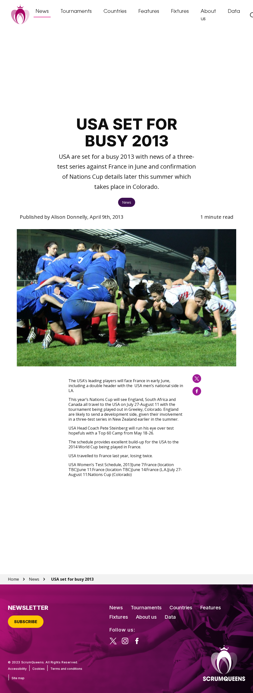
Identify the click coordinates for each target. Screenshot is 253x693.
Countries (115, 11)
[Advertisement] (127, 73)
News (42, 11)
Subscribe (25, 621)
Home (13, 579)
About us (208, 15)
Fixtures (180, 11)
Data (234, 11)
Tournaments (76, 11)
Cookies (38, 669)
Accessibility (17, 669)
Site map (18, 678)
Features (148, 11)
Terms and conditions (66, 669)
